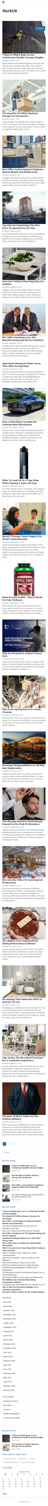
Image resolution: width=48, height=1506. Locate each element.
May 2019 (7, 1378)
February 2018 (9, 1386)
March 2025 (8, 1340)
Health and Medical (11, 1414)
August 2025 (8, 1331)
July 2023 (7, 1365)
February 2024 (9, 1361)
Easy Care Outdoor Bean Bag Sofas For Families (21, 1231)
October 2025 (8, 1323)
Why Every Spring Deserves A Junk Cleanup (20, 1265)
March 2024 (8, 1357)
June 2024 (7, 1352)
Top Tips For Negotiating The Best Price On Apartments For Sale (28, 1196)
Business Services (10, 1401)
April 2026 (7, 1306)
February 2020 (9, 1373)
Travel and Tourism (11, 1418)
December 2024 (9, 1348)
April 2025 (7, 1336)
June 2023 (7, 1369)
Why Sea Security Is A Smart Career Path (19, 1263)
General (6, 1409)
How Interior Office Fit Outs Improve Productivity (22, 1277)
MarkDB (9, 11)
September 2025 (9, 1327)
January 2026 (8, 1310)
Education (7, 1405)
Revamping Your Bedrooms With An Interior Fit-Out (23, 1285)
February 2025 (9, 1344)
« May (4, 1494)
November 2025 (9, 1319)
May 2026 (7, 1302)
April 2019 (7, 1382)
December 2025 (9, 1315)
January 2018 (8, 1390)
